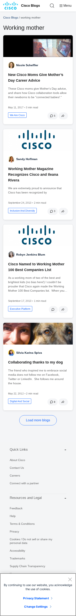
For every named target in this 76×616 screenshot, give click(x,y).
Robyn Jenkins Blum (30, 254)
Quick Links (19, 449)
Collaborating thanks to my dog (35, 362)
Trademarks (17, 558)
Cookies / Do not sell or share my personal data (31, 541)
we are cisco (17, 115)
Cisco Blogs (30, 5)
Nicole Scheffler (27, 65)
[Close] (70, 579)
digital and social (19, 401)
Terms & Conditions (22, 523)
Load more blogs (38, 420)
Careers (15, 475)
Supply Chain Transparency (27, 566)
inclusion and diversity (22, 211)
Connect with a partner (24, 483)
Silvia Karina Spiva (29, 352)
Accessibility (17, 550)
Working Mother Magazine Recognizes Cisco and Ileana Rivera (33, 174)
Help (13, 516)
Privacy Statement (36, 598)
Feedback (16, 508)
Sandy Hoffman (26, 159)
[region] (38, 594)
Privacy (14, 531)
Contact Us (17, 467)
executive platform (20, 309)
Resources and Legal (26, 498)
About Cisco (17, 460)
